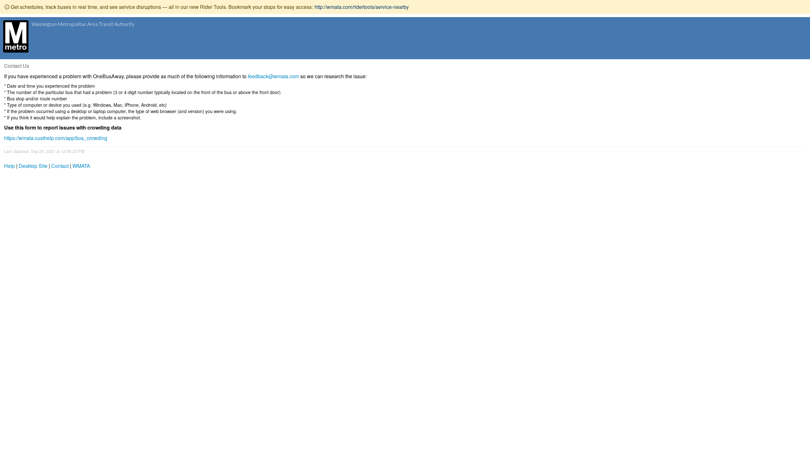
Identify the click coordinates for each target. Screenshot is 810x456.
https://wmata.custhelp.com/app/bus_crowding (55, 138)
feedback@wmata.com (273, 76)
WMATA (81, 165)
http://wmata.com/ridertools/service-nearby (362, 6)
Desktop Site (33, 165)
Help (9, 165)
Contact (60, 165)
